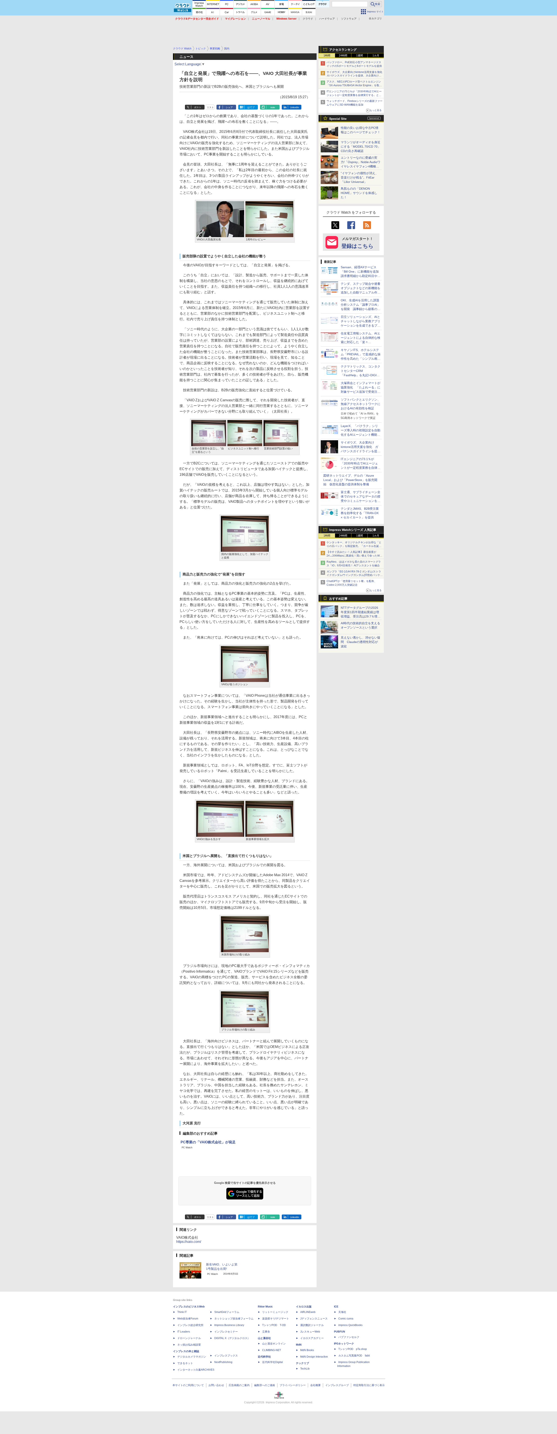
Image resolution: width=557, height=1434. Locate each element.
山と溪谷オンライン (274, 1343)
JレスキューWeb (310, 1331)
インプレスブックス (226, 1355)
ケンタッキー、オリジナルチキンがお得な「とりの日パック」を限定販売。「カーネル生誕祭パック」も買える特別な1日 (354, 546)
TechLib (305, 1368)
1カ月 (375, 55)
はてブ (251, 107)
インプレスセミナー (226, 1331)
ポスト (197, 107)
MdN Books (307, 1350)
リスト (210, 107)
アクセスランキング (343, 49)
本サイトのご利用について (188, 1385)
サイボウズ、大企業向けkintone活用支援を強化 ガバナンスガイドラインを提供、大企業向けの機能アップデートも (356, 76)
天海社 (342, 1312)
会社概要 (315, 1385)
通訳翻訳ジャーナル (312, 1325)
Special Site (338, 118)
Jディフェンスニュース (314, 1318)
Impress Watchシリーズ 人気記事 (352, 529)
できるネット (185, 1363)
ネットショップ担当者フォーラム (233, 1318)
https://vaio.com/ (188, 1241)
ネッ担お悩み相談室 (189, 1344)
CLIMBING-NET (271, 1350)
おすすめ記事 (338, 598)
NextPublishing (223, 1362)
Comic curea (345, 1318)
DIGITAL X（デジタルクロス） (232, 1338)
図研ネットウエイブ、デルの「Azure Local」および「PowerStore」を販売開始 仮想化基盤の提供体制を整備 (350, 480)
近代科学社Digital (272, 1362)
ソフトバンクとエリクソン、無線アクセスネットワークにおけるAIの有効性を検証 (360, 404)
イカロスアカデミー (312, 1338)
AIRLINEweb (307, 1312)
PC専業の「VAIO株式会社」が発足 (208, 1142)
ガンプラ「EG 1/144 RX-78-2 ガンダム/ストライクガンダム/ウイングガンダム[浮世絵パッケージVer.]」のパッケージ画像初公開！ (355, 575)
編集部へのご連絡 (264, 1385)
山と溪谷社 (264, 1338)
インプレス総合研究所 (190, 1325)
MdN (299, 1344)
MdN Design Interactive (314, 1356)
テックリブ (302, 1363)
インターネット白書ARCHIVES (195, 1369)
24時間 (343, 55)
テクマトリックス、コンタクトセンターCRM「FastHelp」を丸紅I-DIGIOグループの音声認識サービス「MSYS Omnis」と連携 (360, 375)
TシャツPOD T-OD (274, 1325)
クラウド (308, 18)
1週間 (359, 55)
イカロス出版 (304, 1306)
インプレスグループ (337, 1385)
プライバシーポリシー (293, 1385)
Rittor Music (265, 1306)
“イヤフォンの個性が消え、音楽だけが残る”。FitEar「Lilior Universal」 (359, 177)
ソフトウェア (349, 18)
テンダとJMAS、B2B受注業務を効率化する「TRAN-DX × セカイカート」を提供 (360, 513)
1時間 (327, 55)
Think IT (182, 1312)
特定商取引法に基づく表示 (369, 1385)
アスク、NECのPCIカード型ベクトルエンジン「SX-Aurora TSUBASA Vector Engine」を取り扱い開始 (354, 85)
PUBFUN (339, 1331)
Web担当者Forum (187, 1318)
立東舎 (266, 1331)
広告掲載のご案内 (239, 1385)
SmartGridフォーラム (226, 1312)
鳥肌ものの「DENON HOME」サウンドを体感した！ (359, 193)
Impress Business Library (229, 1325)
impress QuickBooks (350, 1325)
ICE (336, 1306)
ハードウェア (327, 18)
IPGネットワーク (344, 1343)
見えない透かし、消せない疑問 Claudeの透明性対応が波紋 (360, 642)
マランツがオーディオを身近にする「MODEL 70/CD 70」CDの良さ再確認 (361, 146)
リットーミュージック (275, 1312)
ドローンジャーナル (189, 1338)
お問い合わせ (216, 1385)
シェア (229, 107)
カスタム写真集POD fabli (354, 1355)
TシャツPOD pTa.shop (352, 1349)
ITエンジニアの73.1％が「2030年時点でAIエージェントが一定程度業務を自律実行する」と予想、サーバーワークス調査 (354, 95)
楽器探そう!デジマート (275, 1318)
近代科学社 (264, 1356)
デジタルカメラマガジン (191, 1356)
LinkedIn (294, 107)
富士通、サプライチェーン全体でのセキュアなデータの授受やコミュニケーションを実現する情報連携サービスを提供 (360, 500)
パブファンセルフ (348, 1337)
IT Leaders (183, 1331)
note (272, 107)
